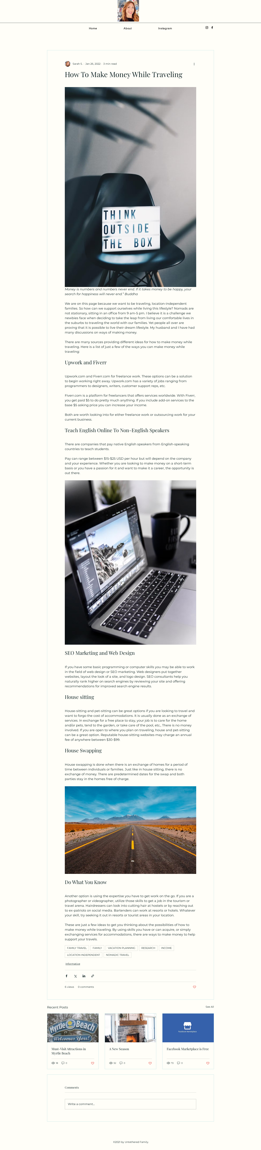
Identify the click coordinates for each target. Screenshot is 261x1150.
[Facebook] (212, 27)
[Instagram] (207, 27)
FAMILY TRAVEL (77, 948)
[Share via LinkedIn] (84, 976)
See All (210, 1006)
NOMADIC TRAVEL (117, 954)
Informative (73, 963)
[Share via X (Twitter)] (75, 976)
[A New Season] (130, 1028)
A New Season (119, 1049)
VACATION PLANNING (121, 948)
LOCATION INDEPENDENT (83, 954)
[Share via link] (92, 976)
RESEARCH (148, 948)
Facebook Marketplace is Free (188, 1049)
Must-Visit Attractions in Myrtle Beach (68, 1051)
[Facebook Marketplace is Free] (188, 1028)
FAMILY (97, 948)
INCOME (166, 948)
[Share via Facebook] (66, 976)
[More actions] (194, 64)
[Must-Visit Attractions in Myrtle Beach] (73, 1028)
